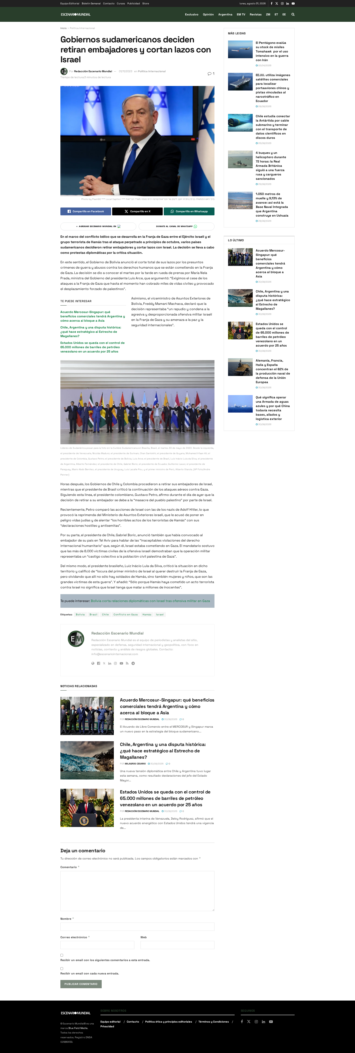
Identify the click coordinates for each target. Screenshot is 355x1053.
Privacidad (107, 1026)
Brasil (93, 614)
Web (144, 937)
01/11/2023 (125, 71)
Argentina (225, 14)
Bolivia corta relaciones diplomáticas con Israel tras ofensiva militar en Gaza (150, 601)
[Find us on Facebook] (271, 3)
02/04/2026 (264, 65)
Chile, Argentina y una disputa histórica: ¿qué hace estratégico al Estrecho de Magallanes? (90, 331)
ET (276, 14)
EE (284, 14)
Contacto (108, 3)
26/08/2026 (264, 143)
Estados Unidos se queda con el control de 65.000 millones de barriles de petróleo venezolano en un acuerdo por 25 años (92, 347)
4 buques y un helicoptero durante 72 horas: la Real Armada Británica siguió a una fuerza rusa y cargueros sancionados (271, 166)
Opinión (208, 14)
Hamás (147, 614)
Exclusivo (191, 14)
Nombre (67, 919)
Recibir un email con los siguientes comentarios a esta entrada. (105, 960)
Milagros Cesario (135, 763)
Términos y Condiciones (213, 1021)
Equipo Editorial (69, 3)
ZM (268, 14)
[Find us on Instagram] (282, 3)
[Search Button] (293, 14)
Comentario (70, 867)
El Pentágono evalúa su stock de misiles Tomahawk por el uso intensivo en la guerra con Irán (272, 51)
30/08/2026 (170, 719)
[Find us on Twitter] (276, 3)
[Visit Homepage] (75, 14)
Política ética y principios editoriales (168, 1021)
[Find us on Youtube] (293, 3)
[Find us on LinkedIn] (287, 3)
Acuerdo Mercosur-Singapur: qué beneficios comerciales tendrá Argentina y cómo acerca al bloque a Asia (92, 316)
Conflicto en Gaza (126, 614)
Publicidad (133, 3)
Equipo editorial (110, 1021)
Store (145, 3)
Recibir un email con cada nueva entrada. (89, 973)
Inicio (63, 28)
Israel (160, 614)
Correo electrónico (75, 937)
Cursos (121, 3)
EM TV (241, 14)
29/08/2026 (264, 184)
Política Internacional (82, 28)
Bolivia (80, 614)
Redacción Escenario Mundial (93, 71)
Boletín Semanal (91, 3)
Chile (105, 614)
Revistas (256, 14)
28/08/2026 (264, 106)
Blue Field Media (78, 1028)
